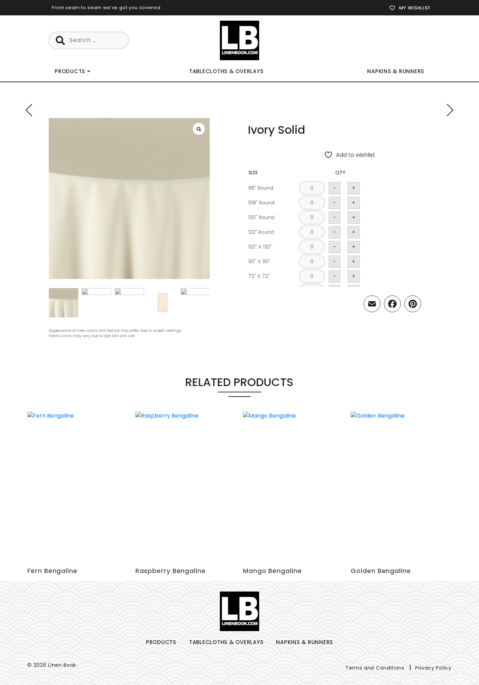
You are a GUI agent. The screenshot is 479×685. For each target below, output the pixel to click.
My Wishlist (415, 8)
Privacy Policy (433, 667)
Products (70, 71)
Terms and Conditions (375, 667)
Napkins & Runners (395, 71)
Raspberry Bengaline (170, 570)
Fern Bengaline (52, 570)
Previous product (31, 110)
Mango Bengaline (272, 570)
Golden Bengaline (381, 570)
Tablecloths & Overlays (226, 71)
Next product (447, 110)
